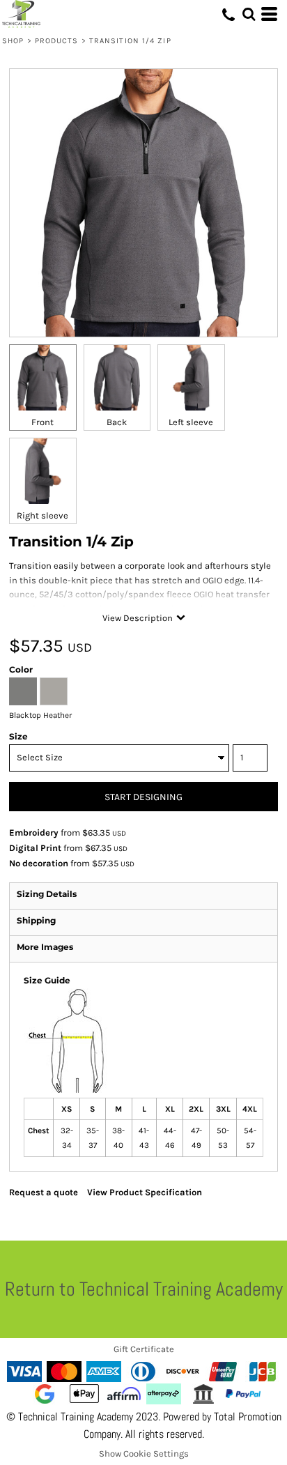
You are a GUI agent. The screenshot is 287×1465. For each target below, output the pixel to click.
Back (117, 422)
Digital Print (35, 848)
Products (57, 40)
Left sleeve (191, 422)
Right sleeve (42, 515)
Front (42, 422)
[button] (249, 14)
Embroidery (34, 832)
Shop (13, 40)
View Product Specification (144, 1192)
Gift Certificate (144, 1349)
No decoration (38, 863)
